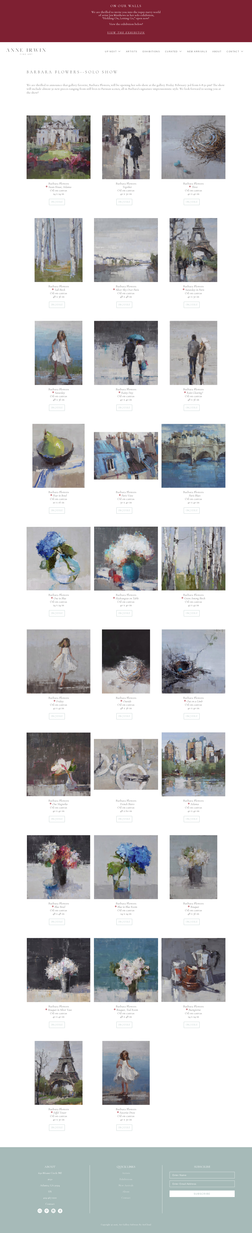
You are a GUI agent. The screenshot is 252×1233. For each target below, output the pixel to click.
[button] (113, 51)
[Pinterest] (47, 1211)
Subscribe (202, 1193)
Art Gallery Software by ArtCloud (135, 1224)
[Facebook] (60, 1211)
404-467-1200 (50, 1197)
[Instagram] (54, 1211)
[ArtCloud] (40, 1211)
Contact (50, 1204)
